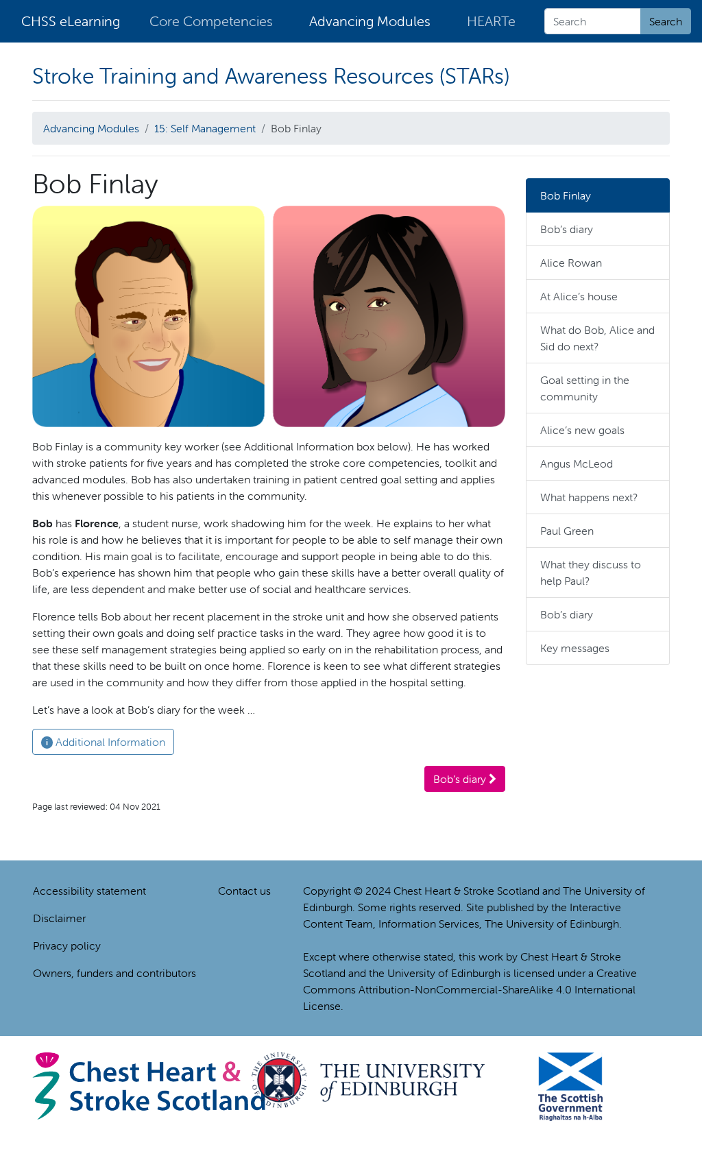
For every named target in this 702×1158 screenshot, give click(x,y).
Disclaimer (59, 918)
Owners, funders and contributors (114, 973)
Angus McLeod (576, 463)
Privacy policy (67, 945)
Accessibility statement (89, 890)
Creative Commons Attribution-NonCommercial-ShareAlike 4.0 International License (470, 989)
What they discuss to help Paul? (590, 572)
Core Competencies (211, 20)
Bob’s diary (461, 779)
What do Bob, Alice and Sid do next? (597, 338)
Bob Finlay (565, 195)
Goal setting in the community (584, 388)
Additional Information (105, 742)
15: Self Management (205, 128)
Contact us (244, 890)
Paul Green (567, 531)
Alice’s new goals (582, 430)
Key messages (574, 648)
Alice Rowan (571, 262)
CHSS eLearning (70, 20)
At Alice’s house (579, 296)
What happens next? (589, 497)
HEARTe (491, 20)
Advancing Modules (370, 20)
